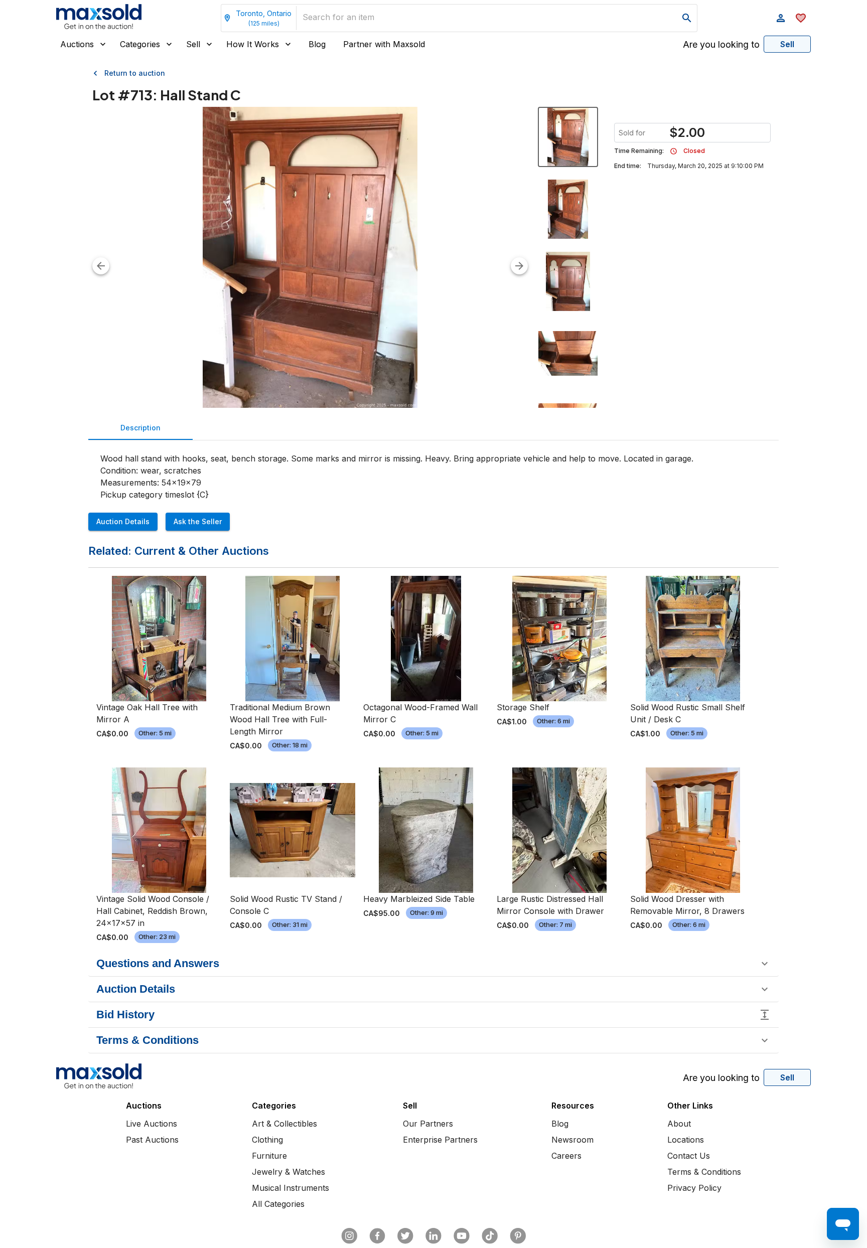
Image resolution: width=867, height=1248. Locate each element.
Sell (193, 44)
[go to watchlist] (801, 18)
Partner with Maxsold (384, 44)
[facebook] (377, 1236)
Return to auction (134, 73)
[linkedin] (433, 1236)
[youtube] (462, 1236)
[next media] (519, 265)
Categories (140, 44)
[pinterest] (518, 1236)
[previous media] (100, 265)
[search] (687, 18)
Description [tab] (140, 427)
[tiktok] (490, 1236)
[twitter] (405, 1236)
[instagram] (349, 1236)
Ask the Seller (198, 521)
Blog (317, 44)
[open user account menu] (781, 18)
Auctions (77, 44)
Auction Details (123, 521)
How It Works (252, 44)
